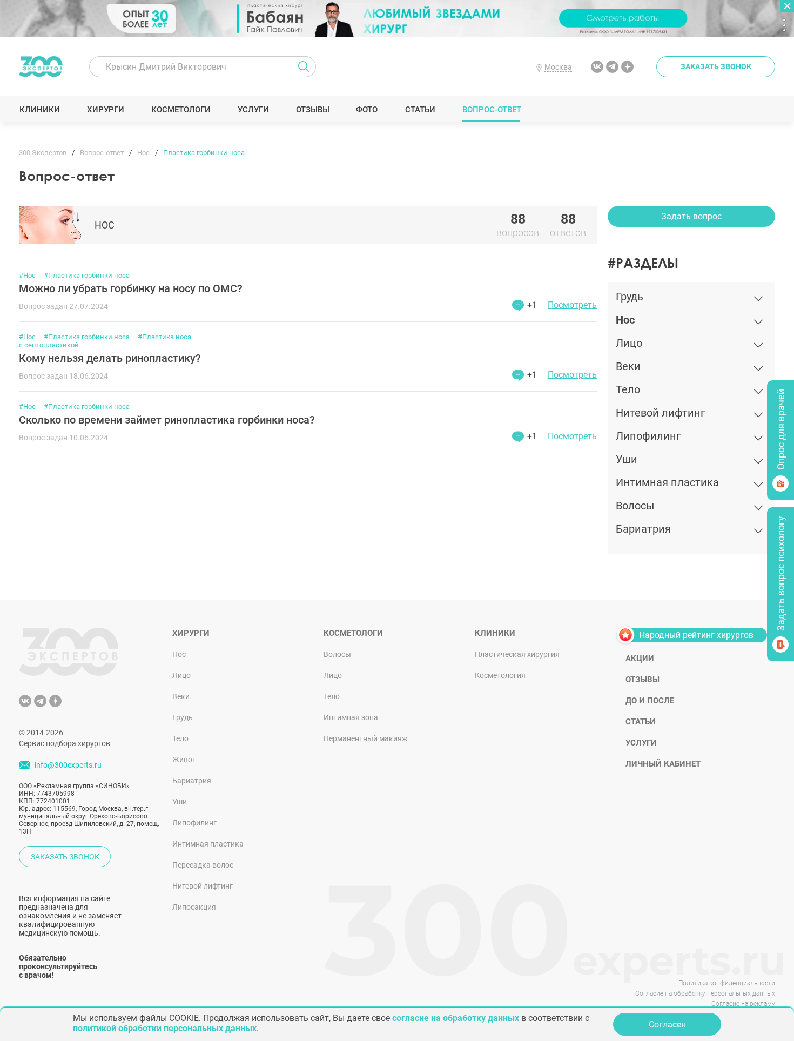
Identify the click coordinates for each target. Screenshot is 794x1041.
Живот (184, 759)
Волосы (337, 654)
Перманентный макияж (366, 738)
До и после (649, 701)
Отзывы (312, 110)
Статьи (420, 110)
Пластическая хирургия (517, 654)
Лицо (181, 675)
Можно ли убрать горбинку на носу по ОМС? (131, 288)
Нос (179, 654)
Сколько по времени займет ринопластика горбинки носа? (167, 419)
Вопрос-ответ (491, 110)
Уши (179, 801)
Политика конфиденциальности (726, 983)
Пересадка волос (202, 865)
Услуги (253, 110)
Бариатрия (191, 780)
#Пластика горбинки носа (87, 275)
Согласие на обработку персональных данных (705, 993)
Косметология (500, 675)
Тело (180, 738)
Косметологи (180, 110)
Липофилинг (194, 822)
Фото (366, 110)
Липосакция (194, 907)
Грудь (182, 717)
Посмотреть (572, 305)
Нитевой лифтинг (202, 886)
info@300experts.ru (68, 765)
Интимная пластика (208, 843)
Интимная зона (351, 717)
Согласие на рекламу (743, 1004)
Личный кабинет (663, 764)
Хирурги (105, 110)
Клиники (39, 110)
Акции (639, 658)
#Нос (27, 275)
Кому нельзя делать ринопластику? (110, 358)
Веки (181, 696)
